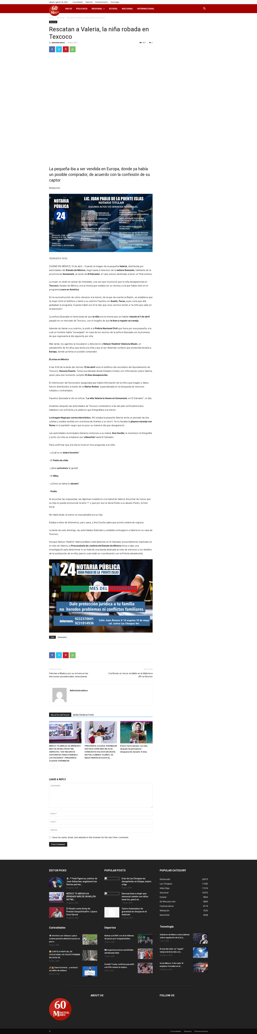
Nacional (127, 8)
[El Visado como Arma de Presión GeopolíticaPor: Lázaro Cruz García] (56, 912)
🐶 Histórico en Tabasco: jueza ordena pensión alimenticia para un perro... (64, 939)
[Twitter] (59, 49)
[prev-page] (51, 767)
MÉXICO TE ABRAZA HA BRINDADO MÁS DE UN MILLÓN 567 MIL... (81, 896)
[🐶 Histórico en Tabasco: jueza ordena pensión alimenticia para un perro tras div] (89, 939)
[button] (204, 8)
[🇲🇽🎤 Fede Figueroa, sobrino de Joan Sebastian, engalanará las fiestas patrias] (56, 882)
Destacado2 (62, 637)
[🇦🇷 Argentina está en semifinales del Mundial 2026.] (145, 954)
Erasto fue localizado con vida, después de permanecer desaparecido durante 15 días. (134, 749)
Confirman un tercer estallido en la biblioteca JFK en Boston (130, 675)
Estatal (113, 8)
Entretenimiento (101, 2)
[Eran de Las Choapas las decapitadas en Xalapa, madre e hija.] (111, 882)
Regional (97, 8)
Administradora (58, 42)
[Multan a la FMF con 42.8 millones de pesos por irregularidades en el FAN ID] (145, 939)
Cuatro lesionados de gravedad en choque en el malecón (134, 911)
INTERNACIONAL (145, 8)
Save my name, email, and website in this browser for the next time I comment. (90, 837)
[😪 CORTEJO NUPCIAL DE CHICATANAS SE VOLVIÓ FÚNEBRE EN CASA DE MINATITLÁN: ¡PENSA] (89, 955)
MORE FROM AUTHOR (83, 715)
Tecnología (115, 2)
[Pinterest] (66, 49)
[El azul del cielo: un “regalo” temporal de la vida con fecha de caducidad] (200, 952)
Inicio (68, 8)
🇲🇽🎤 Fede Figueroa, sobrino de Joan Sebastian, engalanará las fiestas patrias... (81, 881)
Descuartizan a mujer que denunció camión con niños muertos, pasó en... (135, 896)
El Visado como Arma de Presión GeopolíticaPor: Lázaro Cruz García (81, 911)
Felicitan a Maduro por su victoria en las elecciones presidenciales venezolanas (68, 675)
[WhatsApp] (73, 49)
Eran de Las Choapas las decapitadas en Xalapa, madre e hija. (136, 881)
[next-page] (56, 767)
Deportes (89, 2)
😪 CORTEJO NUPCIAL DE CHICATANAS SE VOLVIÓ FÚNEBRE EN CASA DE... (64, 954)
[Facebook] (52, 49)
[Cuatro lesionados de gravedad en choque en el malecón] (111, 912)
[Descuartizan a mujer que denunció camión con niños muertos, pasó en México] (111, 897)
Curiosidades (78, 2)
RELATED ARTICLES (60, 715)
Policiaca (81, 8)
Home (51, 17)
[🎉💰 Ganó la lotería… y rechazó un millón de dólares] (89, 971)
